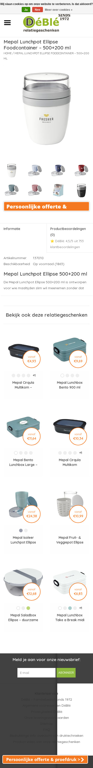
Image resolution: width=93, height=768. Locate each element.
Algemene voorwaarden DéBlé (46, 705)
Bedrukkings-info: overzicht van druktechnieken (46, 735)
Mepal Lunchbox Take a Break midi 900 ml (69, 617)
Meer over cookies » (58, 9)
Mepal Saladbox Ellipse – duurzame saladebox (23, 617)
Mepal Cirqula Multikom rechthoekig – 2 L (69, 462)
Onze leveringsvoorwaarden (46, 717)
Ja (26, 9)
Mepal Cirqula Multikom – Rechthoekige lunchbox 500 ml (23, 385)
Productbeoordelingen (68, 238)
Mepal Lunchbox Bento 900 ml (70, 384)
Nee (37, 9)
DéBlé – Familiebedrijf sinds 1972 (46, 699)
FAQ (46, 729)
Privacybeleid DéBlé (46, 711)
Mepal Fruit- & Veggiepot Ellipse (69, 539)
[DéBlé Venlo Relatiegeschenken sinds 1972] (53, 22)
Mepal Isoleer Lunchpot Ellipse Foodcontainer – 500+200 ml (23, 540)
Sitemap (46, 723)
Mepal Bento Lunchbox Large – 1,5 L (23, 462)
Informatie (12, 229)
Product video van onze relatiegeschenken (46, 742)
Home (8, 53)
